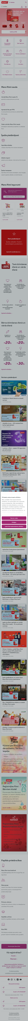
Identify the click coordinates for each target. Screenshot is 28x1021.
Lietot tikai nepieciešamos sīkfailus (14, 526)
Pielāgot (14, 522)
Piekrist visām (14, 518)
